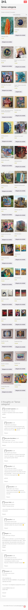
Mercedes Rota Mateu (10, 438)
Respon (4, 417)
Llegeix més (19, 91)
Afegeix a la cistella (7, 42)
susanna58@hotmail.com (8, 588)
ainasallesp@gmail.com (20, 605)
